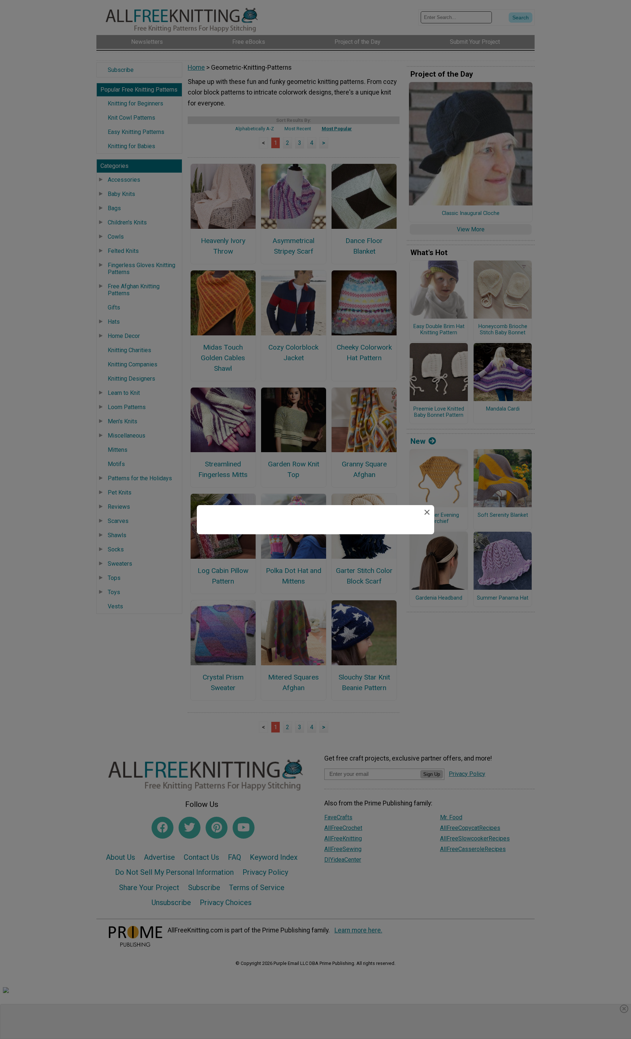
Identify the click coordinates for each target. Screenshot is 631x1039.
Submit (315, 563)
